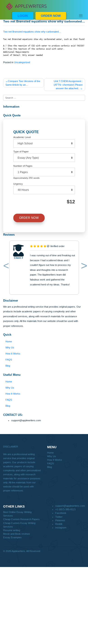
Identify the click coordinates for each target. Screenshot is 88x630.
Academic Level (22, 137)
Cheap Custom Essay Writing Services (19, 525)
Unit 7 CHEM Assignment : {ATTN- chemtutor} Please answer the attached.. (68, 85)
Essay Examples (12, 537)
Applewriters (18, 551)
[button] (5, 267)
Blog (7, 365)
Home (8, 341)
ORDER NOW (51, 15)
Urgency (18, 183)
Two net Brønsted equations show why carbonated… (32, 31)
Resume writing (11, 530)
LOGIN (23, 15)
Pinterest (60, 520)
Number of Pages (22, 166)
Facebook (60, 513)
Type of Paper (21, 151)
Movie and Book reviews (16, 533)
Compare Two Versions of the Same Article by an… (22, 83)
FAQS (8, 359)
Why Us (9, 347)
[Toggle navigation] (81, 16)
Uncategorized (22, 62)
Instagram (60, 527)
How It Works (12, 353)
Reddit (58, 524)
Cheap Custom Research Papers (21, 519)
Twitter (59, 516)
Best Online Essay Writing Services (17, 514)
